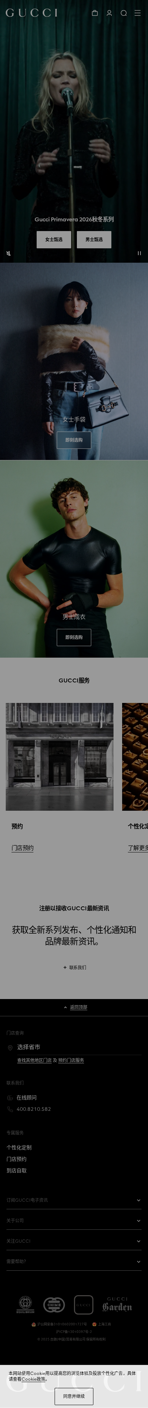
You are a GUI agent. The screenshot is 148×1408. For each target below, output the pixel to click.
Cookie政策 (33, 1379)
